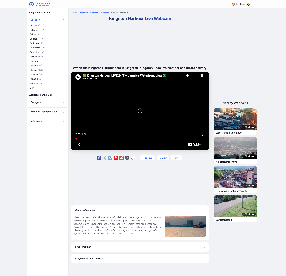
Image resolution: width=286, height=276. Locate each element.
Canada (36, 39)
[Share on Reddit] (121, 158)
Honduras (36, 61)
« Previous (147, 158)
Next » (177, 158)
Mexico (36, 70)
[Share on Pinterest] (116, 158)
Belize (34, 34)
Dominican (37, 52)
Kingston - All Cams (39, 12)
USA (36, 88)
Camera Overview (85, 210)
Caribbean (37, 43)
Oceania (36, 74)
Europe (36, 56)
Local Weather (83, 246)
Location (35, 19)
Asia (35, 25)
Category (36, 102)
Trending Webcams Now (44, 111)
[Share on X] (104, 158)
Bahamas (37, 30)
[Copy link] (127, 158)
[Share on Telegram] (110, 158)
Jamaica (36, 65)
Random (163, 158)
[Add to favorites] (132, 158)
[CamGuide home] (40, 4)
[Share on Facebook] (99, 158)
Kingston (94, 12)
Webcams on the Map (40, 95)
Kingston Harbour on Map (89, 258)
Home (74, 12)
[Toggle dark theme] (248, 4)
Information (37, 121)
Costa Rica (37, 47)
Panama (36, 79)
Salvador (36, 83)
